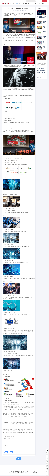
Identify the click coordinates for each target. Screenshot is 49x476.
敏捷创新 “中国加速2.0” (41, 68)
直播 (32, 3)
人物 (23, 3)
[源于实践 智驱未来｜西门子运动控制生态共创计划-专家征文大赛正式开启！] (41, 12)
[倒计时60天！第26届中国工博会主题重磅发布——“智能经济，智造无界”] (39, 37)
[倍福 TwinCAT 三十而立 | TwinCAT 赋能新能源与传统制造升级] (39, 42)
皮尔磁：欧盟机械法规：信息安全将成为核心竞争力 (44, 47)
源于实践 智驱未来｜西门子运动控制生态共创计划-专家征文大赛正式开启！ (41, 17)
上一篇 (6, 452)
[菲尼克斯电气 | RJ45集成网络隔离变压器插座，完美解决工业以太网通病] (39, 32)
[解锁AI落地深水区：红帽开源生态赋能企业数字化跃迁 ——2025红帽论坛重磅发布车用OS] (41, 57)
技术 (20, 3)
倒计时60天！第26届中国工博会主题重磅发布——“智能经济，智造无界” (44, 37)
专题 (29, 3)
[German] (46, 3)
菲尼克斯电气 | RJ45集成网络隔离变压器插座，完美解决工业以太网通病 (44, 32)
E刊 (35, 3)
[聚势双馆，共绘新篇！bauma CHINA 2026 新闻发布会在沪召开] (39, 27)
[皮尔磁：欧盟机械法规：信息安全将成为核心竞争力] (39, 48)
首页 (14, 3)
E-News (38, 3)
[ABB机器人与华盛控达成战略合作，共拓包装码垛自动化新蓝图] (39, 22)
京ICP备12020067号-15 (28, 472)
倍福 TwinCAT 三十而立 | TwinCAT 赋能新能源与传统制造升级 (44, 42)
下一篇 (12, 452)
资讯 (17, 3)
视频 (26, 3)
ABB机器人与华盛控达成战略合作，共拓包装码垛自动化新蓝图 (44, 22)
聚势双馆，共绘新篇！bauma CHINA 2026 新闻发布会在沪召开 (44, 27)
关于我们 (42, 3)
